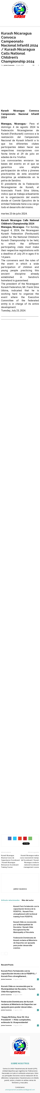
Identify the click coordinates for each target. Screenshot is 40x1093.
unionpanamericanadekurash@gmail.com (20, 1090)
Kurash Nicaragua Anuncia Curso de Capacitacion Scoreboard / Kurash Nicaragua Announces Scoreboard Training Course (10, 861)
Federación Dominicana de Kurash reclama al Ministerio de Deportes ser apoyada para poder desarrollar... (18, 1004)
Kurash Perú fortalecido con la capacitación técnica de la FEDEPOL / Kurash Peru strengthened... (19, 973)
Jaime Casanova (9, 65)
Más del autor (28, 900)
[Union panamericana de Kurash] (20, 10)
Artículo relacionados (10, 900)
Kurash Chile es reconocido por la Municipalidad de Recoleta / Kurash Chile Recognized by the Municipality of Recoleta (24, 927)
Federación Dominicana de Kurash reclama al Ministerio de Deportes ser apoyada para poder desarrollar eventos (25, 943)
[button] (37, 23)
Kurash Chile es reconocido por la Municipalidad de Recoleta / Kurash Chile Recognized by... (18, 989)
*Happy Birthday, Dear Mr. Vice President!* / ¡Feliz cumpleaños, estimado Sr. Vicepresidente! (16, 1019)
